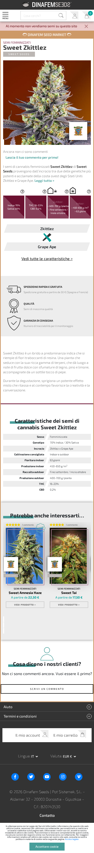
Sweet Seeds (19, 54)
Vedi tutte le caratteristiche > (47, 258)
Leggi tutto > (44, 180)
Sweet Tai (69, 592)
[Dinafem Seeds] (47, 4)
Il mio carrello (86, 16)
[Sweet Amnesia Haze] (24, 556)
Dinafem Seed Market (47, 34)
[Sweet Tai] (68, 556)
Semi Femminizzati (17, 42)
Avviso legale (72, 839)
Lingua (24, 756)
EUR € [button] (68, 756)
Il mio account (74, 16)
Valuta (55, 756)
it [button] (33, 756)
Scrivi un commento (47, 688)
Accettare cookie (47, 846)
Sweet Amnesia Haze (25, 592)
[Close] (86, 26)
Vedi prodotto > (25, 604)
